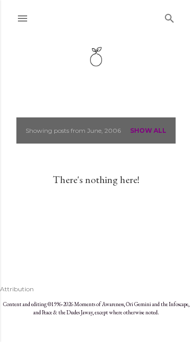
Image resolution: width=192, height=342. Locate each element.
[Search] (169, 16)
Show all (148, 130)
